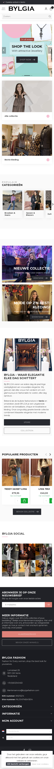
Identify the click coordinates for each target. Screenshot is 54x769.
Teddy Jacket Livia (15, 489)
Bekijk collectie (25, 511)
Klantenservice (27, 634)
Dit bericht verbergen (18, 764)
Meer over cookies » (40, 764)
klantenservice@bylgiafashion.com (23, 690)
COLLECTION (27, 430)
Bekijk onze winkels (27, 642)
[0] (51, 8)
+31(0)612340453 (15, 683)
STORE (27, 422)
